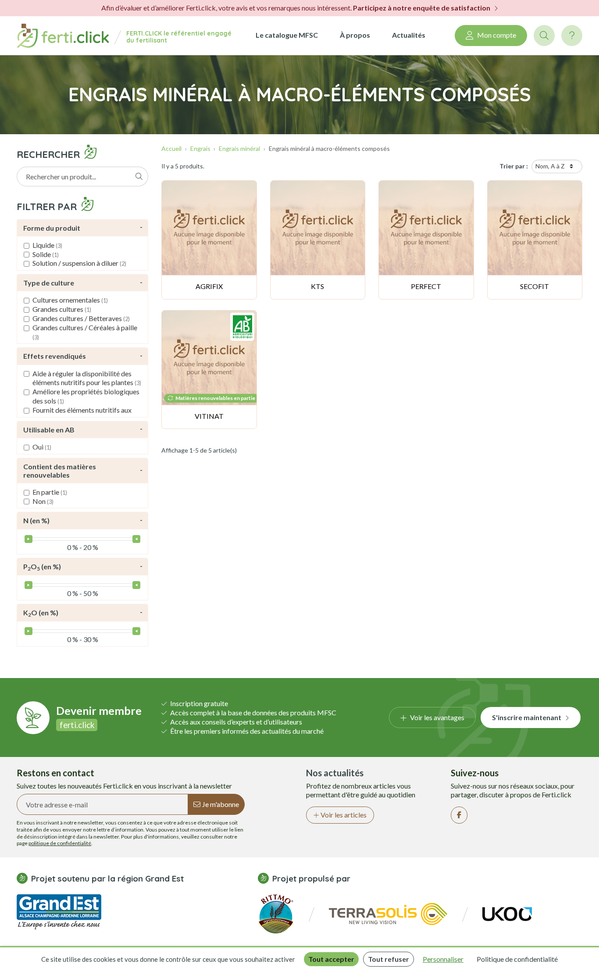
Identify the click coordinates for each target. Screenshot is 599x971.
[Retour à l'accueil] (63, 35)
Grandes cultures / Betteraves (81, 318)
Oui (41, 447)
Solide (45, 254)
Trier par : (513, 166)
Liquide (47, 245)
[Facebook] (459, 815)
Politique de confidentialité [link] (517, 959)
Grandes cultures (61, 309)
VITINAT (209, 416)
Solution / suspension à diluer (79, 263)
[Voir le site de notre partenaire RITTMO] (276, 913)
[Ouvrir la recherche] (544, 35)
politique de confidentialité (60, 843)
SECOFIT (534, 286)
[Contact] (571, 35)
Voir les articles (344, 814)
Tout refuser (388, 959)
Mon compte (496, 35)
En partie (49, 492)
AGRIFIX (209, 286)
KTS (317, 286)
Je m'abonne (220, 804)
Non (42, 501)
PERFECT (426, 286)
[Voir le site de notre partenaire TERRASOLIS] (388, 913)
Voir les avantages (437, 717)
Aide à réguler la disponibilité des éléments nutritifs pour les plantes (86, 378)
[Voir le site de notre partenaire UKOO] (507, 913)
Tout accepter (331, 959)
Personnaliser (443, 959)
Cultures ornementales (70, 300)
